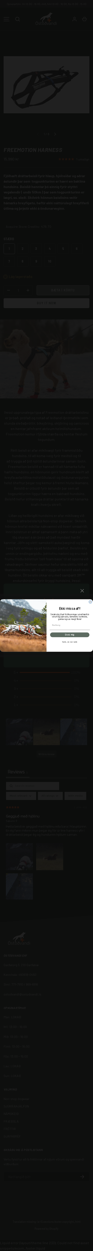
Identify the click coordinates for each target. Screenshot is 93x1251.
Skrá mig (69, 635)
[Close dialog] (90, 601)
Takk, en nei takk (69, 642)
